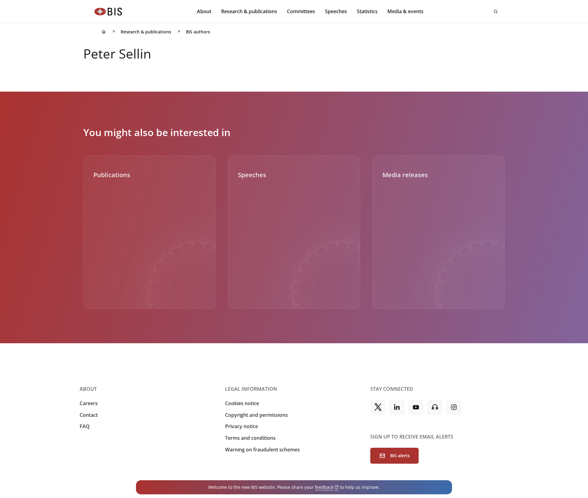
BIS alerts (400, 455)
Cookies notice (242, 403)
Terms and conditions (250, 438)
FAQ (85, 426)
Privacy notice (241, 426)
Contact (89, 415)
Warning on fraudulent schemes (262, 449)
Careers (89, 403)
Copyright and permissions (256, 415)
